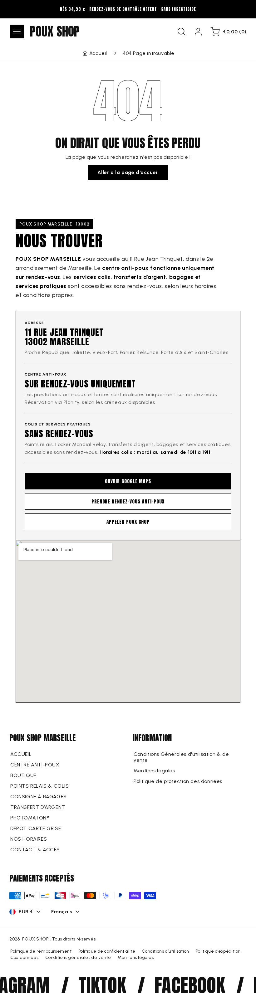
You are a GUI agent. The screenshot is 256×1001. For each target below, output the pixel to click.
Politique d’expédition (218, 951)
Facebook (182, 985)
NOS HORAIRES (28, 839)
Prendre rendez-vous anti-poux (128, 501)
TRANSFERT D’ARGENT (37, 807)
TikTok (95, 985)
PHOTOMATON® (29, 818)
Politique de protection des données (178, 781)
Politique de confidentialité (106, 951)
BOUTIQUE (23, 775)
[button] (17, 31)
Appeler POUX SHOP (128, 521)
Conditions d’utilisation (165, 951)
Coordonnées (24, 957)
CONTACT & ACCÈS (35, 850)
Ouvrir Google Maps (128, 481)
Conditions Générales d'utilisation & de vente (181, 757)
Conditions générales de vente (78, 957)
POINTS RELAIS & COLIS (39, 786)
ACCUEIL (21, 754)
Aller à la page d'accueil (128, 172)
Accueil (98, 53)
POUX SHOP (35, 939)
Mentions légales (154, 771)
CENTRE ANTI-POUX (35, 765)
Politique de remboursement (41, 951)
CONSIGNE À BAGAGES (38, 796)
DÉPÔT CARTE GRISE (35, 828)
